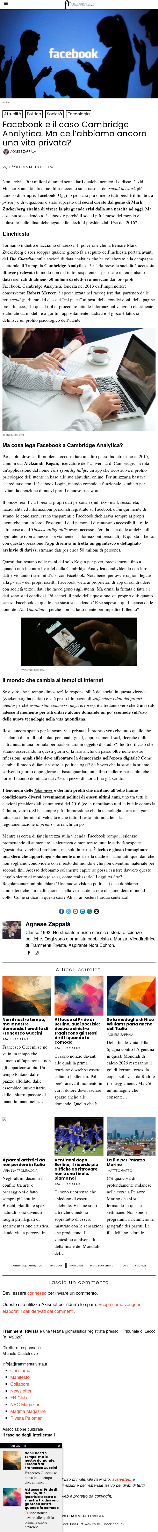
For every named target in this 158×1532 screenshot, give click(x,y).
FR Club (18, 1397)
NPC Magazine (25, 1404)
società (140, 1265)
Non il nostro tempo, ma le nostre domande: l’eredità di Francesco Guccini (25, 1026)
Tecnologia (79, 114)
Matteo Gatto (15, 1039)
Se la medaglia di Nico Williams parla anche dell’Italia (130, 1024)
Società (54, 114)
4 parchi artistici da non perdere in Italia (23, 1162)
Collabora (19, 1384)
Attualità (12, 114)
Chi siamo (20, 1370)
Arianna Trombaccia (20, 1170)
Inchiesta (76, 1265)
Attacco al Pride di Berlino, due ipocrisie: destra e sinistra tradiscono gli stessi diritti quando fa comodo (77, 1030)
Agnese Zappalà (23, 151)
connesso (36, 1293)
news (124, 1265)
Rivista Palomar (26, 1418)
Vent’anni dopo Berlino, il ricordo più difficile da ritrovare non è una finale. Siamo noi (76, 1169)
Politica (34, 114)
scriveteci (121, 1479)
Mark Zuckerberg (102, 1265)
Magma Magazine (28, 1411)
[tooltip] (61, 911)
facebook (56, 1265)
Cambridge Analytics (26, 1265)
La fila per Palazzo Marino (126, 1162)
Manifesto (20, 1377)
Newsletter (20, 1390)
